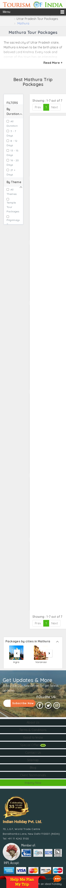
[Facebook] (39, 705)
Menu (6, 11)
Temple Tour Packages (12, 207)
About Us (33, 722)
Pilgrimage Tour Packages (12, 224)
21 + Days (11, 172)
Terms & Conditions (33, 730)
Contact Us (33, 752)
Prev (38, 107)
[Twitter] (48, 705)
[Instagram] (56, 705)
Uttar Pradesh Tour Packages (37, 19)
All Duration (12, 123)
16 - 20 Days (13, 162)
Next (54, 107)
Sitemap (33, 760)
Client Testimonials (33, 775)
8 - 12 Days (12, 143)
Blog (33, 767)
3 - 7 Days (11, 133)
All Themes (12, 192)
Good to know (33, 737)
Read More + (52, 63)
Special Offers (30, 745)
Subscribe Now (23, 703)
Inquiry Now (33, 782)
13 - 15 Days (13, 153)
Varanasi (41, 662)
